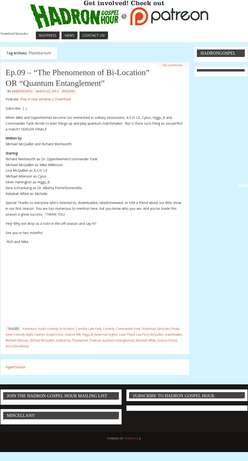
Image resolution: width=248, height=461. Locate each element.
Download (63, 99)
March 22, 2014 (47, 91)
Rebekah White (146, 340)
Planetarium (80, 340)
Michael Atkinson (17, 340)
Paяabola (131, 438)
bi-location (67, 329)
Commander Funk (128, 329)
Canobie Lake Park (88, 329)
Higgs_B (87, 334)
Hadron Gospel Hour (48, 334)
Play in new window (35, 99)
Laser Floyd (127, 334)
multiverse (63, 340)
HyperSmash (15, 367)
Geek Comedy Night (19, 334)
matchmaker (173, 334)
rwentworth (22, 91)
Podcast (95, 340)
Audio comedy (48, 329)
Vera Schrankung (17, 346)
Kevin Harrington (105, 334)
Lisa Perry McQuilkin (149, 334)
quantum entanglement (118, 340)
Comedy (108, 329)
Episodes (68, 91)
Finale (175, 329)
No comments (172, 65)
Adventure (29, 329)
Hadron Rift (73, 334)
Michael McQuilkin (42, 340)
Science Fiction (167, 340)
